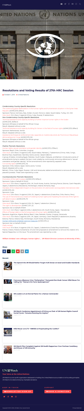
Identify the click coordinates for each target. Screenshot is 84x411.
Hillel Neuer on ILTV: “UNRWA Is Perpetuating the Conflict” (36, 329)
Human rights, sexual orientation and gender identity (22, 148)
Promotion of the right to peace (14, 179)
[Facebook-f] (69, 4)
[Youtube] (73, 4)
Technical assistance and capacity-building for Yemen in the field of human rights (32, 128)
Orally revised (7, 225)
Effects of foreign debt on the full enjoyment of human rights (24, 212)
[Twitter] (65, 4)
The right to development (11, 205)
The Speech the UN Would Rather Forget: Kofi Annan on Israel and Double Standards (46, 263)
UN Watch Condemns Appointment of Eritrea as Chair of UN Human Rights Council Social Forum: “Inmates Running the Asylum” (46, 312)
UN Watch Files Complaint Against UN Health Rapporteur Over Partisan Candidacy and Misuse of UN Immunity (46, 347)
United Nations (23, 95)
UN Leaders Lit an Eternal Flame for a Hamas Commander (36, 294)
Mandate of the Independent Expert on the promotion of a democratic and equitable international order (40, 188)
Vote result (6, 115)
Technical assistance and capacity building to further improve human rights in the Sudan (35, 120)
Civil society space (9, 164)
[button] (61, 4)
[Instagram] (76, 4)
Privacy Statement (77, 408)
